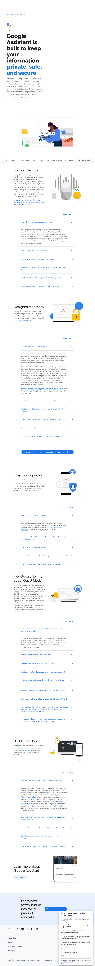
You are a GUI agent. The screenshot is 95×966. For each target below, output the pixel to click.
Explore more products (55, 909)
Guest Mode (70, 160)
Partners (10, 950)
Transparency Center (14, 946)
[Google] (10, 960)
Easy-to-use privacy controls (51, 160)
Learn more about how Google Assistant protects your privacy (47, 452)
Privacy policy (48, 960)
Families (9, 943)
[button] (47, 132)
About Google (21, 960)
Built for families (84, 160)
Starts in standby (11, 160)
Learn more (20, 877)
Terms (57, 960)
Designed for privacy (29, 160)
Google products (34, 960)
